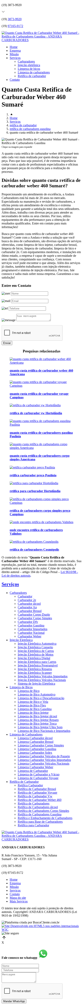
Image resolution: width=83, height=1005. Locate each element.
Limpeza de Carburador (33, 770)
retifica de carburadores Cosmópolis (34, 549)
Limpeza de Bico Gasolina (35, 709)
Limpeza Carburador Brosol (35, 741)
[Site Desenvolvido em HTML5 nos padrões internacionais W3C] (41, 929)
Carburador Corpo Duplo (34, 614)
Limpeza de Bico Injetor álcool (37, 716)
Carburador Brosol (30, 611)
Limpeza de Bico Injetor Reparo (38, 720)
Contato (15, 79)
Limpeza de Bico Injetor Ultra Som (40, 727)
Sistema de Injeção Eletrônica (36, 683)
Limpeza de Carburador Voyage (38, 778)
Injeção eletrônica (29, 65)
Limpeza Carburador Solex (35, 752)
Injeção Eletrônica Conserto (35, 647)
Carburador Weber (29, 636)
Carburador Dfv (28, 622)
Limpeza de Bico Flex (32, 705)
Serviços (15, 58)
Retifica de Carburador (24, 781)
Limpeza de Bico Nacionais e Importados (44, 731)
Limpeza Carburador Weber (35, 767)
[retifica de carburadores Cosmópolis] (34, 541)
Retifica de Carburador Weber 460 (39, 800)
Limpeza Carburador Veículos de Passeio (44, 756)
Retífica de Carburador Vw (35, 796)
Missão (14, 54)
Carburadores (26, 61)
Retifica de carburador (32, 76)
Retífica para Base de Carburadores (40, 821)
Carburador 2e (27, 600)
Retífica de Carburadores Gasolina (39, 814)
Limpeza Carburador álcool (35, 738)
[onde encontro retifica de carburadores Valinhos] (41, 522)
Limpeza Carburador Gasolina (37, 749)
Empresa (15, 50)
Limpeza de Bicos (21, 687)
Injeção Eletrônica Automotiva (37, 643)
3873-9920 (15, 19)
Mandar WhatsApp (14, 1001)
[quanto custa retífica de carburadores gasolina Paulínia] (41, 424)
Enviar (7, 343)
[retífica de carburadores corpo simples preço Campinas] (41, 502)
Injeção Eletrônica (21, 640)
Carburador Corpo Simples (35, 618)
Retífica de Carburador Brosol (37, 789)
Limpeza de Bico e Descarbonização (41, 698)
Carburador (25, 596)
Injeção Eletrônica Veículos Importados (42, 676)
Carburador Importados (32, 629)
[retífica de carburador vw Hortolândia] (35, 405)
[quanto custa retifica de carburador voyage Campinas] (41, 385)
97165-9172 (15, 26)
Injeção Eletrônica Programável (38, 665)
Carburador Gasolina (31, 625)
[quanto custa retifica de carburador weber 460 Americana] (41, 362)
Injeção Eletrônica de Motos (35, 654)
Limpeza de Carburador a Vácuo (38, 774)
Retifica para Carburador (33, 825)
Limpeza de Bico (28, 691)
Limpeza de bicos (29, 68)
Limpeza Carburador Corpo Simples (41, 745)
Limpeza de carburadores (34, 72)
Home (14, 47)
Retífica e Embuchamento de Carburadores (45, 818)
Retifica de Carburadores (33, 803)
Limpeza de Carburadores (26, 734)
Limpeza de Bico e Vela (33, 701)
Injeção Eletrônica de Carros (36, 651)
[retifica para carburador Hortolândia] (34, 483)
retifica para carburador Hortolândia (35, 491)
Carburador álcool (29, 603)
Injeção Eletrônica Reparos (35, 669)
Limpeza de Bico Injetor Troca (37, 723)
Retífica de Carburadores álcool (38, 807)
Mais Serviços (19, 901)
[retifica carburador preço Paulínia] (32, 467)
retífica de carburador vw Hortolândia (36, 413)
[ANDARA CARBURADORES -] (41, 40)
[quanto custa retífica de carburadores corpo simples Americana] (41, 448)
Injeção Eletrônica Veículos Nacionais (42, 680)
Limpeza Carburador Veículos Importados (44, 760)
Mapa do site (18, 897)
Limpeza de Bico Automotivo (36, 694)
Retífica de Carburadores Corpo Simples (43, 810)
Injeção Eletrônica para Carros (37, 661)
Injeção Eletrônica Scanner (35, 672)
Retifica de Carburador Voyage (37, 792)
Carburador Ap (27, 607)
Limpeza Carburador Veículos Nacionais (43, 763)
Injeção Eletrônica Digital (34, 658)
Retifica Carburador (30, 785)
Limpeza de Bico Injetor (33, 712)
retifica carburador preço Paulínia (33, 475)
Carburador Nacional (31, 632)
